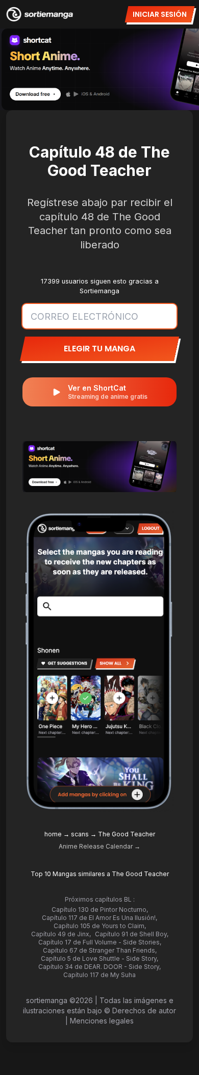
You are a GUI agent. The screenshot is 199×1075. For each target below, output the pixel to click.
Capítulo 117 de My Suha (99, 975)
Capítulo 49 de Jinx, (61, 934)
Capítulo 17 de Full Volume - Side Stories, (99, 942)
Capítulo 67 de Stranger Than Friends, (100, 950)
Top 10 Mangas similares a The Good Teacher (100, 874)
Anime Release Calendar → (99, 846)
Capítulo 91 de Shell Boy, (131, 934)
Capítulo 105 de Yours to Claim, (100, 926)
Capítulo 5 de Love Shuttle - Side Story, (99, 958)
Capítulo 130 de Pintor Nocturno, (100, 909)
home (53, 834)
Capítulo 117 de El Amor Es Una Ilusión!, (99, 918)
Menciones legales (102, 1020)
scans (80, 834)
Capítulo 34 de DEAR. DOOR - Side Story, (99, 966)
